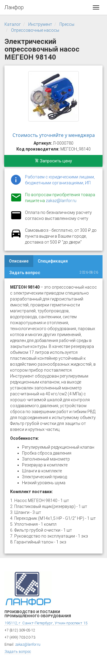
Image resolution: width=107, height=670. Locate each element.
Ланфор (14, 7)
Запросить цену (55, 161)
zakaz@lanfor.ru (61, 200)
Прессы (66, 24)
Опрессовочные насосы (35, 30)
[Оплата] (16, 219)
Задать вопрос (24, 272)
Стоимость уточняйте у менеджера (53, 135)
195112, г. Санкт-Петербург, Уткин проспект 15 (45, 623)
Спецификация (53, 261)
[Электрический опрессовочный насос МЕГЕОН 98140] (53, 96)
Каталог (12, 24)
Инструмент (40, 24)
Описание (19, 261)
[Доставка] (16, 236)
